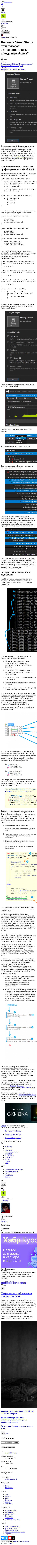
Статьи (7, 1494)
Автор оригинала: (13, 69)
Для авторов (9, 1512)
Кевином (20, 1086)
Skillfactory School (11, 1479)
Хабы (6, 1498)
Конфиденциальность (12, 1519)
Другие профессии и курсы (11, 1141)
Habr (11, 1543)
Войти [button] (3, 12)
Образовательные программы (15, 1532)
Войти (7, 1486)
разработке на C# (18, 157)
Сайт (2, 1202)
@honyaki (4, 1221)
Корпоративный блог (12, 1526)
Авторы (7, 1502)
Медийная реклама (11, 1528)
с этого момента (25, 1088)
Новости (8, 1496)
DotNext (13, 1086)
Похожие (15, 1442)
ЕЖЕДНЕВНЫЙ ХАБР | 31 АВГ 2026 (14, 1283)
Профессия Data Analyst (13, 1134)
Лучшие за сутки (7, 1442)
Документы (9, 1516)
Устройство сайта (10, 1510)
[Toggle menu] (1, 2)
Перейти (4, 1278)
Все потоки (8, 2)
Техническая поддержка (20, 1541)
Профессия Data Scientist (13, 1131)
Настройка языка (7, 1541)
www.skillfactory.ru (11, 1453)
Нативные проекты (11, 1530)
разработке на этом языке (27, 1095)
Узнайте (3, 1126)
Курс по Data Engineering (13, 1138)
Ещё (6, 1433)
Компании (8, 1500)
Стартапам (8, 1534)
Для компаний (9, 1514)
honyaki (3, 37)
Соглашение (9, 1518)
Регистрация (9, 1488)
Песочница (8, 1504)
